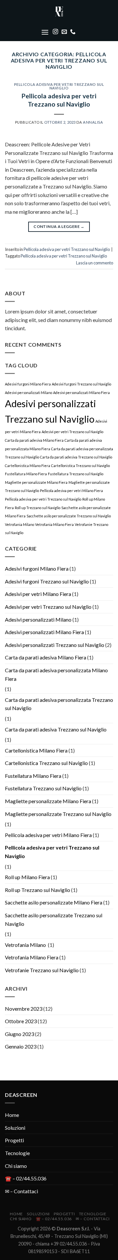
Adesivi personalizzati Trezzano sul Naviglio (54, 645)
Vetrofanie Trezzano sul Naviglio (42, 970)
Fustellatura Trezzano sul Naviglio (75, 474)
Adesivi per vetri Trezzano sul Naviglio (72, 432)
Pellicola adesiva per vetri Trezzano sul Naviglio (59, 86)
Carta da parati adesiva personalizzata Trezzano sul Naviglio (59, 704)
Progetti (14, 1140)
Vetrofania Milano (19, 524)
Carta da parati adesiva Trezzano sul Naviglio (76, 457)
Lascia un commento (94, 262)
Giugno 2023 (19, 1034)
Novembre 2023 (23, 1008)
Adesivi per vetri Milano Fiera (38, 594)
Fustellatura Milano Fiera (26, 474)
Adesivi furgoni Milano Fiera (28, 384)
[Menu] (45, 32)
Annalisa (93, 122)
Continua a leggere (58, 226)
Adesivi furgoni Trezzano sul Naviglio (81, 384)
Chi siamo (16, 1166)
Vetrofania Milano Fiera (54, 524)
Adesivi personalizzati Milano (28, 392)
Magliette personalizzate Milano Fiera (36, 482)
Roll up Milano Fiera (27, 877)
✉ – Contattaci (21, 1191)
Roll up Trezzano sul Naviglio (37, 508)
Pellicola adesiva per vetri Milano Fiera (71, 490)
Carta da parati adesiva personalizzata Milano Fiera (56, 674)
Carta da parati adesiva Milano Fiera (34, 440)
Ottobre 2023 (21, 1021)
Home (12, 1115)
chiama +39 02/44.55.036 (61, 1244)
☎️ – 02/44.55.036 (26, 1178)
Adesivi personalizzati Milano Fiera (81, 392)
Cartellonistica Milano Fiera (27, 465)
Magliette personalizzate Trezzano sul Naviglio (58, 814)
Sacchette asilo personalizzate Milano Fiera (53, 902)
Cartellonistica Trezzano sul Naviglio (80, 465)
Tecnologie (17, 1153)
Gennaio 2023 (20, 1046)
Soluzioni (15, 1127)
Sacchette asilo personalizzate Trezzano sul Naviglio (69, 516)
